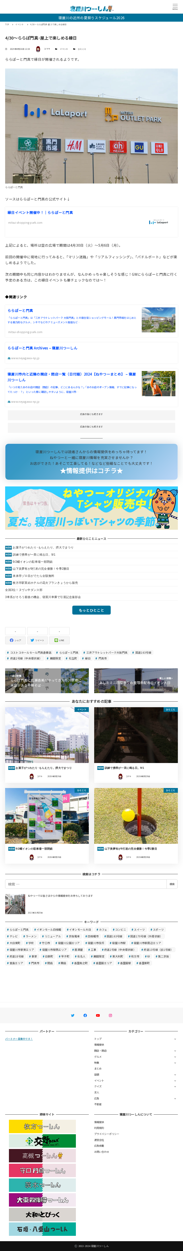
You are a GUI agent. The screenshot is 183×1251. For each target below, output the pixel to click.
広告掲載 (99, 1145)
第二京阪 (163, 956)
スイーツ (139, 929)
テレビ (14, 936)
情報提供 (99, 1044)
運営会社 (99, 1140)
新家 (34, 956)
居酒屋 (79, 949)
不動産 (98, 1104)
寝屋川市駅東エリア (22, 949)
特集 (96, 1062)
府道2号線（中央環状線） (26, 658)
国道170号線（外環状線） (146, 936)
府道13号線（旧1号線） (158, 949)
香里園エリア (104, 963)
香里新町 (144, 963)
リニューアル (53, 936)
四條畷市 (93, 936)
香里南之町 (81, 963)
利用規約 (99, 1128)
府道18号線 (17, 956)
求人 (96, 1092)
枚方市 (135, 956)
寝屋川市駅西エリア (54, 949)
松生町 (72, 658)
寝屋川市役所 (96, 943)
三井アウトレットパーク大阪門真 (106, 652)
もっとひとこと (91, 610)
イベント (64, 49)
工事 (93, 949)
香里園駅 (125, 963)
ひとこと (82, 49)
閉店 (50, 963)
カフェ (103, 929)
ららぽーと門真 (68, 652)
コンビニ (120, 929)
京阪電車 (74, 936)
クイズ (98, 1086)
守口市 (46, 943)
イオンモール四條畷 (49, 929)
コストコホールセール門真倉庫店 (30, 652)
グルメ (98, 1056)
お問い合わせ (101, 1151)
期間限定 (55, 658)
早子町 (65, 956)
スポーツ (158, 929)
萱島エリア (16, 963)
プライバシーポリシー (106, 1134)
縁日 (87, 658)
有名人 (81, 956)
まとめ (98, 1068)
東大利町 (117, 956)
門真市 (102, 658)
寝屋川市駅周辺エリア (147, 943)
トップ (98, 1038)
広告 (96, 1098)
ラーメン (31, 936)
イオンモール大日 (80, 929)
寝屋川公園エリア (69, 943)
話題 (96, 1074)
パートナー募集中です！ (19, 1038)
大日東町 (15, 943)
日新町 (49, 956)
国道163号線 (143, 652)
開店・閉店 (100, 1050)
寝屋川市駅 (119, 943)
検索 (172, 884)
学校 (31, 943)
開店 (63, 963)
